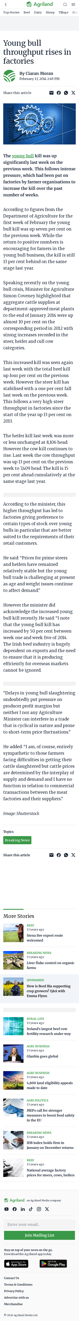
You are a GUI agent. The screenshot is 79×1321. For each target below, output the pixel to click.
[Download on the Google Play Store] (57, 1264)
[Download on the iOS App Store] (20, 1264)
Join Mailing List (39, 1235)
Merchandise (13, 1304)
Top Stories (11, 12)
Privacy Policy (14, 1291)
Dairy (38, 12)
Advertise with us (16, 1297)
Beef (26, 12)
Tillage (63, 12)
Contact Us (11, 1278)
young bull (23, 155)
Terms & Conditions (18, 1284)
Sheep (50, 12)
